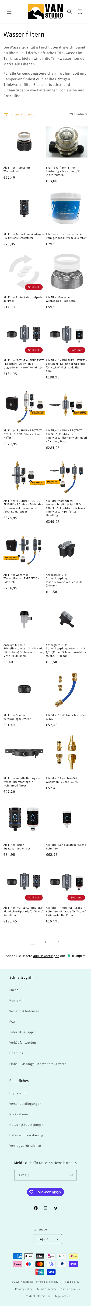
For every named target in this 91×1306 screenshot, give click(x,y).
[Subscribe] (71, 1175)
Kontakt (15, 1000)
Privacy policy (23, 1289)
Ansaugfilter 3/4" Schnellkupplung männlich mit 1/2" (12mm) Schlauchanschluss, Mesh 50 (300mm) (24, 650)
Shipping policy (70, 1289)
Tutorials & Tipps (22, 1032)
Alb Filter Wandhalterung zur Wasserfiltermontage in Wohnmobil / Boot (22, 781)
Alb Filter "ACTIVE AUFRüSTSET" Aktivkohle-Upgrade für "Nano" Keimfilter (24, 911)
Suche (13, 990)
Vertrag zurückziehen (25, 1145)
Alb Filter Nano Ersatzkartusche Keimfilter (66, 846)
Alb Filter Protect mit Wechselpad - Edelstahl (61, 299)
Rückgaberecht (20, 1114)
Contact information (38, 1296)
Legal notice (62, 1296)
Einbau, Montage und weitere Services (37, 1064)
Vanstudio (27, 1281)
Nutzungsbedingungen (26, 1124)
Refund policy (71, 1281)
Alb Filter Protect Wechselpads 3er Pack (23, 299)
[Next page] (58, 941)
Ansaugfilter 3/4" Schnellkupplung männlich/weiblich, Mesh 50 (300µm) (64, 580)
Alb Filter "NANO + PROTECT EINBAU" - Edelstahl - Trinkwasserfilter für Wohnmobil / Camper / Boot (66, 436)
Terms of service (46, 1289)
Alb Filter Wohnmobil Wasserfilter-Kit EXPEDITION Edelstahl (21, 578)
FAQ (12, 1021)
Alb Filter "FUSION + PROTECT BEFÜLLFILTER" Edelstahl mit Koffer (23, 434)
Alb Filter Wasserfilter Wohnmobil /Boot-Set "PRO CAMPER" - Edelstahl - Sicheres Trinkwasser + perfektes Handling (65, 508)
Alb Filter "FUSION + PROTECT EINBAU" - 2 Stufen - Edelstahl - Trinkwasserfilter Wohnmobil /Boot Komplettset (23, 506)
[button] (9, 12)
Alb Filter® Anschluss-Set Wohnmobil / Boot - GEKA (62, 779)
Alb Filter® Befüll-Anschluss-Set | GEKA (66, 717)
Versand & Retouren (24, 1011)
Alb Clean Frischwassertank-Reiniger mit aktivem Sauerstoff (66, 235)
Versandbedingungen (25, 1104)
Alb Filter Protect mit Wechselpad (17, 169)
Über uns (16, 1053)
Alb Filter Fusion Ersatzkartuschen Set (17, 846)
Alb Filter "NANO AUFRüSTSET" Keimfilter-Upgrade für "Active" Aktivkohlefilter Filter (66, 911)
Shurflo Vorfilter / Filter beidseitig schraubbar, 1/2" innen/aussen (63, 171)
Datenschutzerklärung (26, 1135)
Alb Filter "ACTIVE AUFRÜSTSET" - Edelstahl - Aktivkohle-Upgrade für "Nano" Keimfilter (24, 363)
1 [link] (33, 941)
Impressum (17, 1093)
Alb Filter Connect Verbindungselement (17, 717)
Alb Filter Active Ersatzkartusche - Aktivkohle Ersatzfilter (24, 235)
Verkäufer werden (22, 1042)
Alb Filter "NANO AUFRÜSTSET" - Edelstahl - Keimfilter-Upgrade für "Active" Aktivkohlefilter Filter (66, 365)
